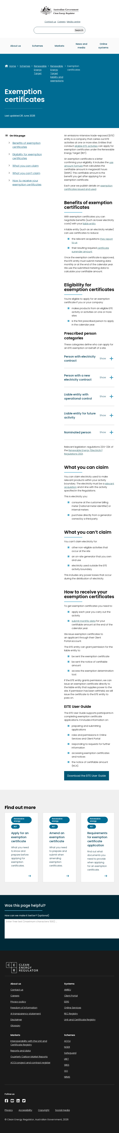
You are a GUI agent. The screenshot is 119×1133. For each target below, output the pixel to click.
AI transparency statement (25, 1013)
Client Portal (71, 995)
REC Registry (71, 1013)
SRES (66, 1065)
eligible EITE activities (86, 146)
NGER (67, 1047)
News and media (81, 45)
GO (66, 1071)
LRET (66, 1059)
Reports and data (20, 1050)
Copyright (43, 1110)
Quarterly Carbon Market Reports (29, 1056)
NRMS (67, 1077)
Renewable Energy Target (40, 69)
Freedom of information (23, 1007)
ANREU (67, 989)
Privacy (9, 1110)
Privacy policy (18, 1001)
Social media (62, 1110)
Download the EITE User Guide (86, 775)
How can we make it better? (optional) (27, 915)
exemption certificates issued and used (88, 187)
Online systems (103, 45)
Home (12, 66)
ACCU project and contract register (30, 1062)
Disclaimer (16, 1019)
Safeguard (70, 1053)
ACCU (67, 1041)
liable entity (89, 223)
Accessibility (25, 1110)
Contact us (50, 21)
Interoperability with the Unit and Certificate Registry (28, 1042)
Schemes (37, 46)
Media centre (73, 21)
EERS (66, 1001)
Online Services (72, 1007)
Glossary (15, 1025)
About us (15, 46)
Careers (61, 21)
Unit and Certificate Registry (79, 1019)
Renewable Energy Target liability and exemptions (57, 73)
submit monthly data (83, 621)
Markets (59, 46)
